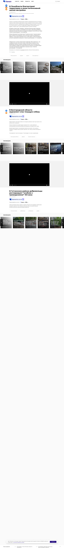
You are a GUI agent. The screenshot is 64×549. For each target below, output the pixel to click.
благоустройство (14, 55)
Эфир (32, 1)
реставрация (31, 210)
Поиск (58, 1)
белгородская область (14, 136)
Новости (17, 1)
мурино (27, 55)
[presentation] (1, 67)
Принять (53, 541)
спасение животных (31, 136)
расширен (23, 49)
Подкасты (27, 1)
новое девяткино (35, 55)
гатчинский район (14, 210)
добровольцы (22, 210)
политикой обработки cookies (18, 542)
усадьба (37, 210)
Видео (22, 1)
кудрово (21, 55)
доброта (23, 136)
